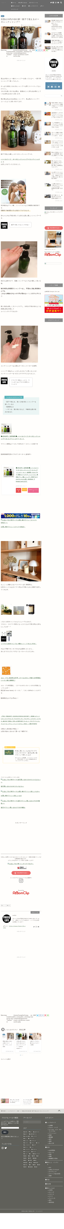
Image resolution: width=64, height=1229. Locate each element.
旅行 (25, 1160)
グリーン (32, 1142)
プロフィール (34, 2)
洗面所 (26, 1162)
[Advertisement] (31, 65)
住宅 (25, 6)
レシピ (26, 1153)
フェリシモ (52, 1198)
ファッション (27, 1151)
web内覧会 (52, 1150)
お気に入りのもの (54, 1169)
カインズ (26, 1140)
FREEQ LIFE (4, 2)
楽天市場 (18, 490)
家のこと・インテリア (52, 1163)
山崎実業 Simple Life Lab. (52, 291)
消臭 (31, 1162)
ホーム (14, 2)
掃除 (25, 1158)
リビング (34, 1151)
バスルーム (35, 1149)
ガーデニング (14, 9)
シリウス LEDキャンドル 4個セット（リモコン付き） (19, 643)
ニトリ (32, 1147)
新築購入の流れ (53, 1158)
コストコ (51, 1194)
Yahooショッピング (33, 490)
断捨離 (35, 1158)
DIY (43, 6)
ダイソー (26, 1147)
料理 (30, 1158)
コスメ (3, 905)
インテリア (35, 1136)
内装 (50, 1154)
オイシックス (31, 1138)
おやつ (26, 1134)
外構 (50, 1156)
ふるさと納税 (27, 1136)
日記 (48, 1179)
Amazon (24, 489)
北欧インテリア (37, 1153)
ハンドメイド (27, 1149)
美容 (3, 16)
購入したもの (16, 6)
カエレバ (24, 486)
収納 (50, 1175)
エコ (25, 1138)
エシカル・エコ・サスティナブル (55, 1130)
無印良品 (36, 1162)
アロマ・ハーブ (53, 1127)
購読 (5, 1132)
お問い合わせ (23, 2)
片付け (26, 1164)
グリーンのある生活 (54, 1173)
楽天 (35, 1160)
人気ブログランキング (50, 249)
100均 (26, 1131)
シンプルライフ (34, 6)
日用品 (30, 1160)
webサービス (36, 1131)
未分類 (49, 1184)
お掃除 (51, 1125)
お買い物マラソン (33, 1134)
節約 (35, 1164)
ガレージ (51, 1152)
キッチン (26, 1142)
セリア (35, 1145)
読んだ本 (51, 1143)
